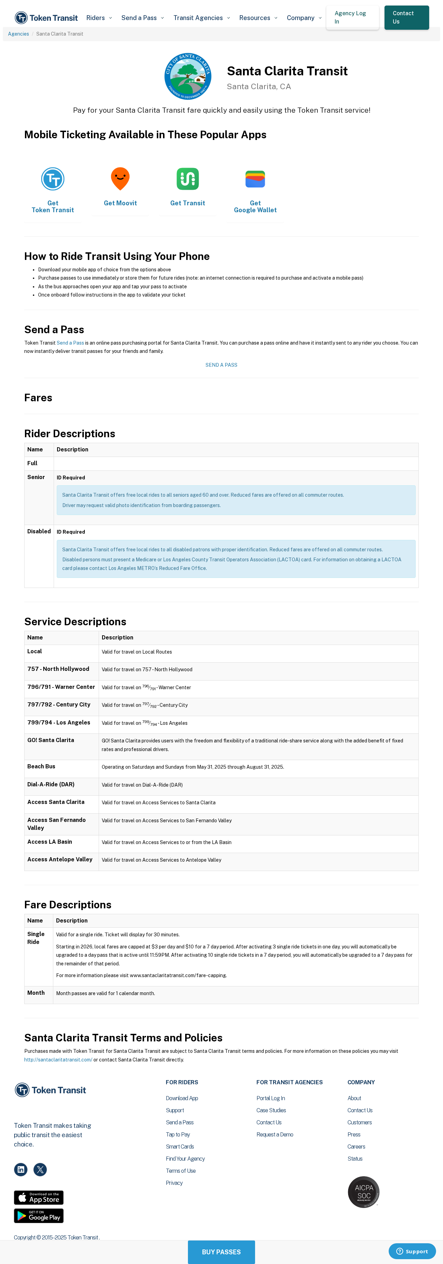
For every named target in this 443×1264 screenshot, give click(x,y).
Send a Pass (70, 343)
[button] (99, 18)
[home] (47, 18)
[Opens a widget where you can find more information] (412, 1252)
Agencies (18, 34)
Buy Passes (221, 1252)
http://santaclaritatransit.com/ (58, 1059)
